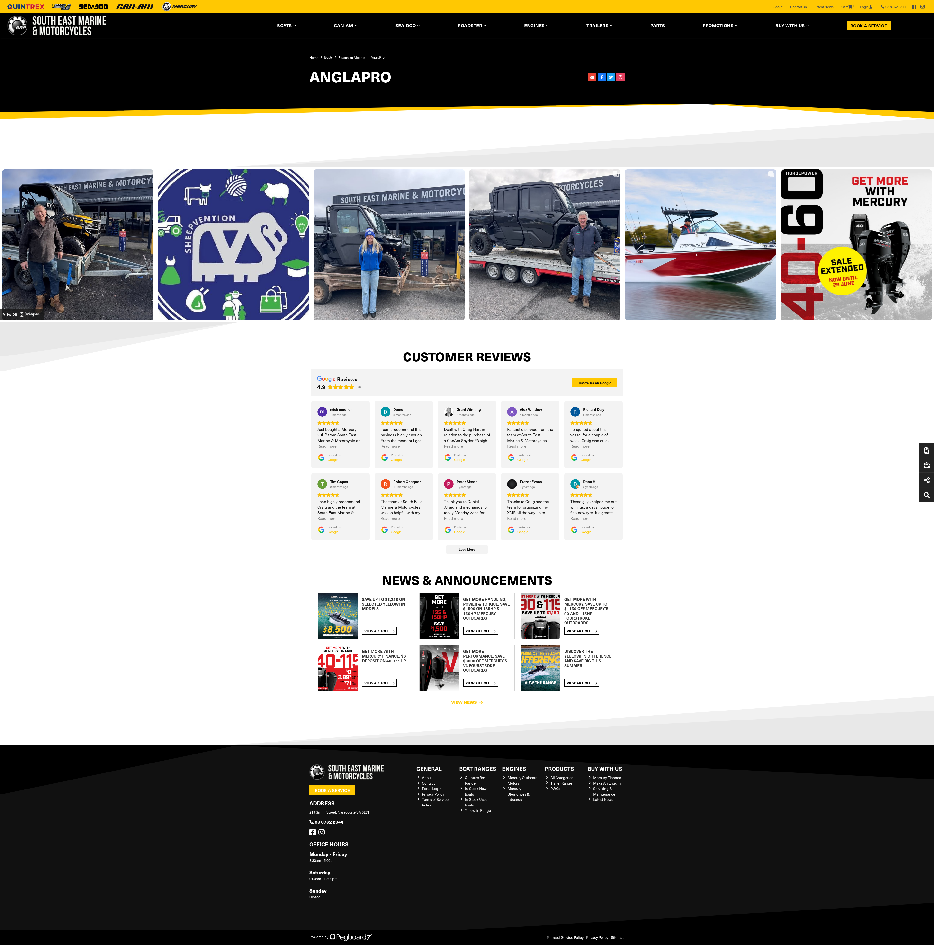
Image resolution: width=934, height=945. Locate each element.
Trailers (597, 25)
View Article (377, 630)
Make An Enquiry (607, 783)
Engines (514, 768)
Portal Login (431, 788)
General (429, 768)
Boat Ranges (477, 768)
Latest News (824, 6)
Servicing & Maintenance (604, 791)
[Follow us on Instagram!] (322, 833)
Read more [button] (327, 446)
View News (464, 702)
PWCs (555, 788)
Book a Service (868, 26)
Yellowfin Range (478, 810)
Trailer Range (561, 783)
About (777, 6)
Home (314, 57)
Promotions (718, 25)
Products (559, 768)
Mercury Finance (607, 777)
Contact (428, 783)
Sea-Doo (405, 25)
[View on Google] (322, 412)
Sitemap (618, 937)
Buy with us (605, 768)
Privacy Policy (433, 794)
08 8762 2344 (329, 822)
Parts (657, 25)
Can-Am (343, 25)
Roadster (470, 25)
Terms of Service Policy (565, 937)
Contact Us (798, 6)
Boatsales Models (351, 57)
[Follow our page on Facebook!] (914, 6)
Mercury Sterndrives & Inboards (519, 794)
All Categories (561, 777)
